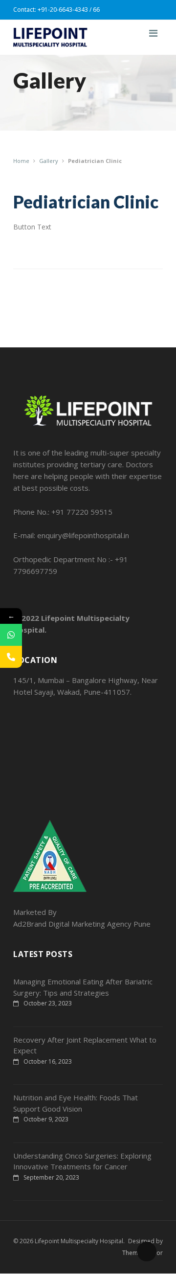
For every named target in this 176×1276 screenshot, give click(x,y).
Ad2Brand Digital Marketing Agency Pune (82, 924)
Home (21, 160)
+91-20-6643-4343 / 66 (69, 9)
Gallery (48, 160)
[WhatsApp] (11, 635)
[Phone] (11, 657)
